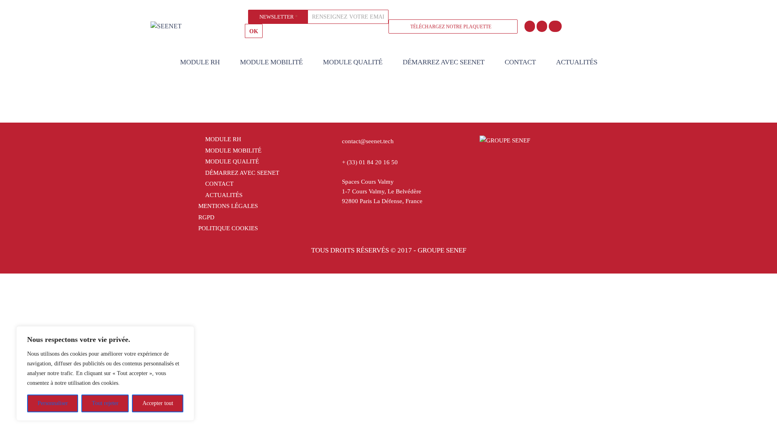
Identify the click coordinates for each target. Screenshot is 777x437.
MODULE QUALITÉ (352, 62)
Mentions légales (228, 206)
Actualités (576, 62)
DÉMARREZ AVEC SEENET (443, 62)
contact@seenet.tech (368, 141)
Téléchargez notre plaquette (450, 27)
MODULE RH (200, 62)
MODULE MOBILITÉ (271, 62)
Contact (520, 62)
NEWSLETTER (278, 17)
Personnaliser (53, 403)
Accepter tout (157, 403)
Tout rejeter (105, 403)
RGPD (206, 217)
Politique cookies (228, 228)
